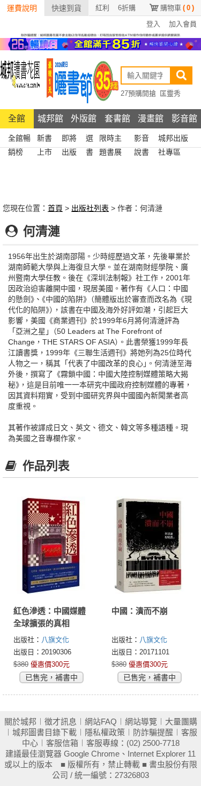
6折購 (127, 8)
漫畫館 (150, 118)
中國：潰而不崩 (139, 610)
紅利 (102, 8)
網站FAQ (101, 721)
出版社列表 (90, 208)
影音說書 (141, 139)
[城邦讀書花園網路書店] (20, 79)
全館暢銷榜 (19, 139)
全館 (16, 118)
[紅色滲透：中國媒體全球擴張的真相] (52, 545)
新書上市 (44, 139)
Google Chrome (92, 753)
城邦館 (50, 118)
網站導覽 (141, 721)
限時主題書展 (110, 139)
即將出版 (69, 139)
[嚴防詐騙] (100, 34)
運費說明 (22, 8)
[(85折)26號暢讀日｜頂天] (100, 43)
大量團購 (181, 721)
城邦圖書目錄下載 (44, 732)
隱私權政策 (105, 732)
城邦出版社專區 (173, 139)
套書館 (117, 118)
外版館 (83, 118)
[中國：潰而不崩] (150, 545)
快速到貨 (66, 8)
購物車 (177, 8)
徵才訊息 (60, 721)
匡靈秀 (170, 93)
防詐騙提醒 (153, 732)
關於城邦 (20, 721)
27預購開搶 (138, 93)
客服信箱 (62, 742)
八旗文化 (55, 640)
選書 (89, 139)
